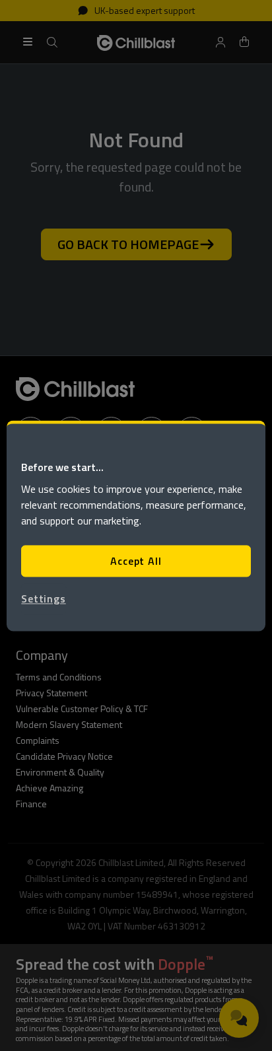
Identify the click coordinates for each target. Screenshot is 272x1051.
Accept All (135, 561)
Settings (43, 599)
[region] (136, 525)
